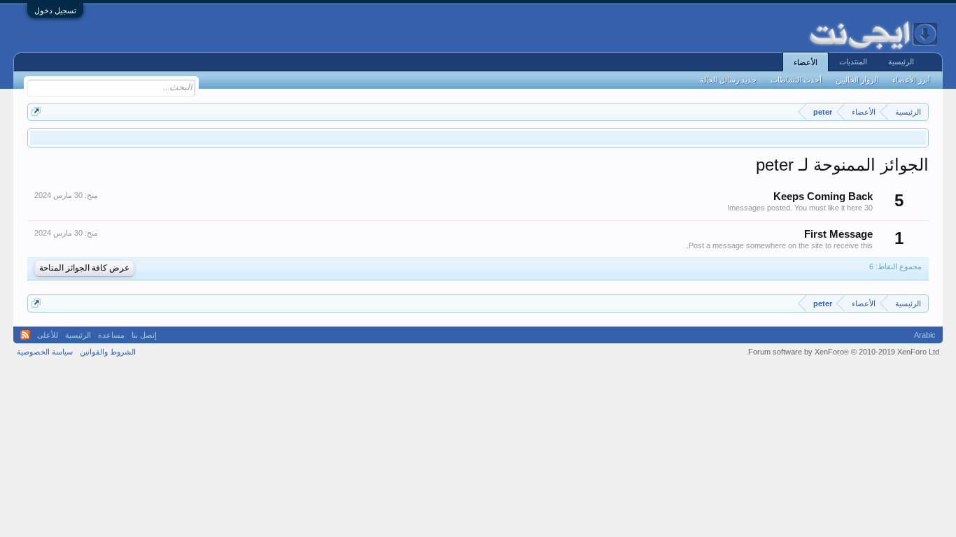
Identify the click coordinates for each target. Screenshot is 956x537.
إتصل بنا (144, 335)
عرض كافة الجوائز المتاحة (84, 268)
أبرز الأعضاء (911, 80)
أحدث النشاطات (796, 80)
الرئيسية (901, 61)
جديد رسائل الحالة (728, 80)
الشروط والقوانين (108, 352)
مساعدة (111, 335)
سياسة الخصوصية (45, 352)
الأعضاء (805, 62)
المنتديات (853, 61)
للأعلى (47, 335)
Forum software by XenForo (842, 352)
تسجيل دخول (55, 10)
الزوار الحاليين (857, 80)
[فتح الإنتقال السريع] (36, 111)
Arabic (925, 335)
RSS (25, 335)
